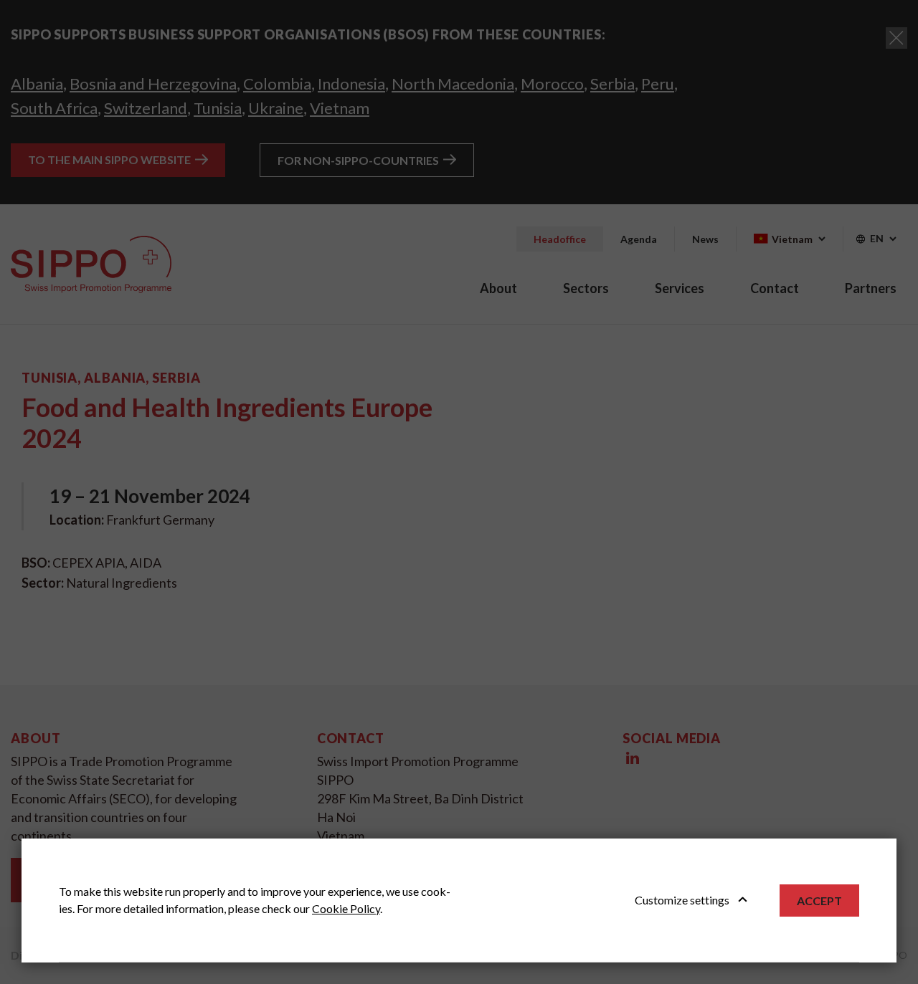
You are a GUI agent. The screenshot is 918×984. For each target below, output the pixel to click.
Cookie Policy (346, 908)
